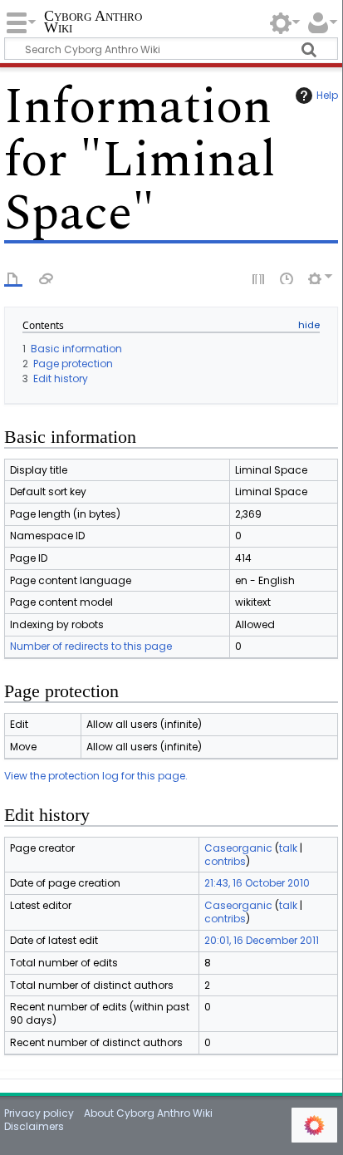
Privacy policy (39, 1113)
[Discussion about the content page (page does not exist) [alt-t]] (46, 277)
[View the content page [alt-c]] (13, 277)
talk (288, 848)
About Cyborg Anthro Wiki (148, 1113)
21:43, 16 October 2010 (257, 883)
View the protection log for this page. (96, 776)
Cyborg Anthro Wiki (93, 23)
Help (327, 95)
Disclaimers (34, 1126)
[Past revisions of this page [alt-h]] (287, 277)
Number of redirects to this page (91, 646)
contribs (225, 861)
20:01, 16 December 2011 (261, 940)
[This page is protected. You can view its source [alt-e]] (259, 277)
